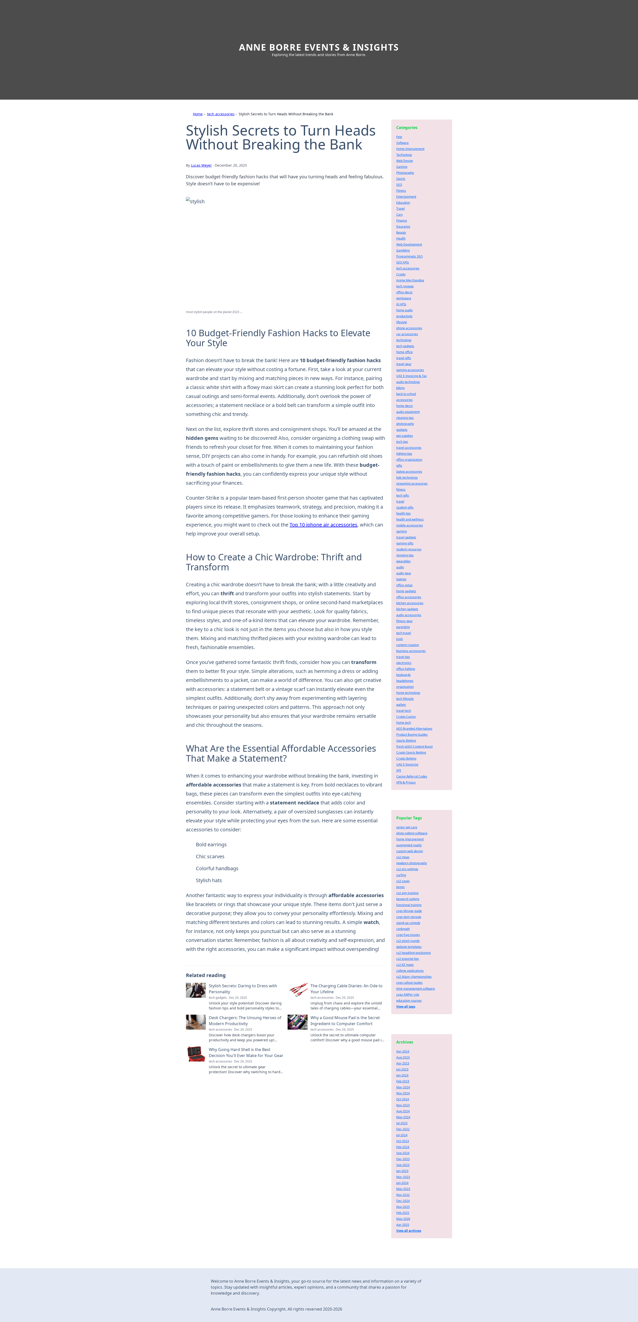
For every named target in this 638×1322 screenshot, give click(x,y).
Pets (399, 137)
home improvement (410, 839)
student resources (408, 549)
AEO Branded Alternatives (414, 729)
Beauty (401, 232)
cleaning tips (405, 418)
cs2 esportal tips (407, 959)
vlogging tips (405, 555)
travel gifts (403, 358)
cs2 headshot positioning (413, 953)
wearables (403, 561)
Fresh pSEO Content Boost (414, 746)
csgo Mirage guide (409, 911)
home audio (404, 310)
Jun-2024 (402, 1183)
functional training (408, 905)
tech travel (403, 633)
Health (400, 238)
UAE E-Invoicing (407, 764)
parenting (403, 627)
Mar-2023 (403, 1177)
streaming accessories (412, 483)
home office (404, 352)
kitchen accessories (409, 603)
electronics (403, 663)
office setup (404, 585)
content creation (407, 645)
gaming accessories (410, 370)
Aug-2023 (403, 1057)
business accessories (411, 651)
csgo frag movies (408, 935)
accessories (404, 400)
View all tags (405, 1006)
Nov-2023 (403, 1105)
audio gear (403, 573)
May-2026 (403, 1219)
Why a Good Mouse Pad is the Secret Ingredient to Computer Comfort (345, 1020)
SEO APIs (402, 262)
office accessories (408, 597)
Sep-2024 (402, 1153)
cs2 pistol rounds (408, 941)
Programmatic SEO (409, 256)
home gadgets (406, 591)
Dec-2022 (403, 1129)
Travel (400, 208)
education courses (409, 1000)
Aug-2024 (403, 1111)
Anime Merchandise (410, 280)
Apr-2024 (402, 1051)
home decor (404, 406)
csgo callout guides (409, 983)
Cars (399, 214)
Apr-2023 (402, 1063)
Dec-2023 (403, 1159)
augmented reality (409, 845)
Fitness (401, 191)
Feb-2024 (402, 1147)
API (398, 770)
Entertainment (406, 197)
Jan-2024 (402, 1075)
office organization (409, 460)
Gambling (403, 250)
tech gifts (402, 495)
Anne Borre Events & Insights (319, 47)
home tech (403, 723)
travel (400, 501)
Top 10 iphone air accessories (323, 524)
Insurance (403, 226)
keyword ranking (407, 899)
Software (402, 143)
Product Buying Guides (412, 734)
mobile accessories (409, 525)
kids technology (407, 477)
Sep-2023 (402, 1165)
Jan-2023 (402, 1171)
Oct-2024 (402, 1099)
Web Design (404, 161)
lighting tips (404, 454)
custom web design (409, 851)
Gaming (401, 167)
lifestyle (401, 322)
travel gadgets (406, 537)
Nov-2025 (403, 1207)
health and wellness (410, 519)
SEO (399, 185)
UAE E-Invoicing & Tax (411, 376)
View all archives (408, 1231)
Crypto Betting (406, 758)
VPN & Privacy (406, 782)
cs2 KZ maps (405, 965)
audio (400, 567)
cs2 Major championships (414, 977)
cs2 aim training (407, 893)
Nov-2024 (403, 1093)
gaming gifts (404, 543)
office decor (404, 292)
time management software (415, 989)
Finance (401, 220)
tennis (400, 887)
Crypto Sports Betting (411, 752)
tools (399, 639)
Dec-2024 (403, 1201)
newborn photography (411, 863)
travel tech (403, 711)
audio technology (408, 382)
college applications (410, 971)
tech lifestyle (405, 699)
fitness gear (404, 621)
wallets (401, 705)
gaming (401, 531)
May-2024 (403, 1117)
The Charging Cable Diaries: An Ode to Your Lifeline (347, 988)
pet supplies (404, 436)
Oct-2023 (402, 1141)
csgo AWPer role (407, 994)
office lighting (405, 669)
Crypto (400, 274)
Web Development (409, 244)
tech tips (402, 442)
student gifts (404, 507)
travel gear (403, 364)
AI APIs (401, 304)
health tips (403, 513)
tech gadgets (405, 346)
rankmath (403, 929)
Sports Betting (406, 740)
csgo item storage (408, 917)
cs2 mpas (402, 857)
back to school (406, 394)
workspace (403, 298)
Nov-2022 (403, 1195)
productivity (404, 316)
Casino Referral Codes (411, 776)
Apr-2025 (402, 1225)
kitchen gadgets (407, 609)
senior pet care (406, 827)
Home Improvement (410, 149)
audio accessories (408, 615)
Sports (400, 179)
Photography (405, 173)
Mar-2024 (403, 1087)
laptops (401, 579)
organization (405, 687)
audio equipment (408, 412)
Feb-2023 (402, 1081)
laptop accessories (409, 471)
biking (400, 388)
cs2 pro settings (407, 869)
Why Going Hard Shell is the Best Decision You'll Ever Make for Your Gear (246, 1052)
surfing (401, 875)
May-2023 (403, 1189)
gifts (399, 465)
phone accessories (409, 328)
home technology (408, 693)
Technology (404, 155)
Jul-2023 (401, 1123)
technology (403, 340)
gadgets (401, 430)
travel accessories (408, 448)
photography (405, 424)
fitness (400, 489)
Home (198, 114)
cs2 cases (403, 881)
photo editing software (411, 833)
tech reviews (405, 286)
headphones (404, 681)
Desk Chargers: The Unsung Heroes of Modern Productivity (245, 1020)
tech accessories (221, 114)
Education (403, 202)
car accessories (407, 334)
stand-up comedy (408, 923)
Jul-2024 (401, 1135)
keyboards (403, 675)
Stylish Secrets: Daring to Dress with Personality (243, 988)
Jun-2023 (402, 1069)
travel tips (403, 657)
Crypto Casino (406, 717)
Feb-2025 (402, 1213)
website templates (409, 947)
